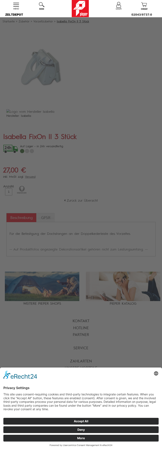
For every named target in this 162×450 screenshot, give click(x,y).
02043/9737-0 (141, 15)
